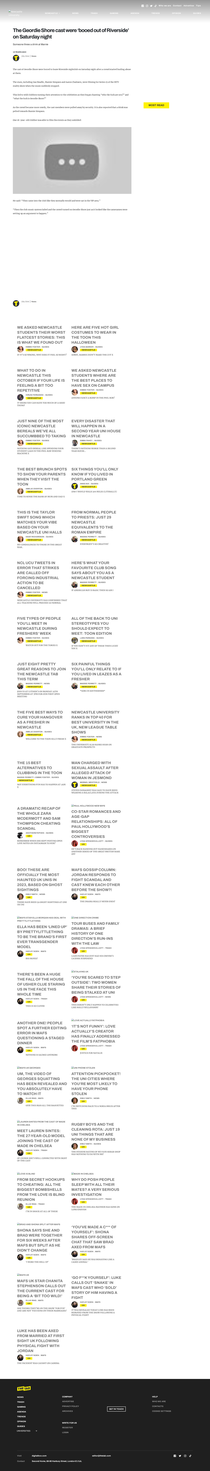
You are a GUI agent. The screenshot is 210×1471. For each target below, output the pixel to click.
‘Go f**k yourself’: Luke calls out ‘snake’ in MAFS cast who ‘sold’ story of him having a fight (96, 1288)
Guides (197, 13)
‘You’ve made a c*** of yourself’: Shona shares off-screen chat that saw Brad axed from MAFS (93, 1237)
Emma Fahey (86, 441)
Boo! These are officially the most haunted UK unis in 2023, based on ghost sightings (39, 880)
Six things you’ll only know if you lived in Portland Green (94, 474)
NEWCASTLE (34, 350)
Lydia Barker (86, 347)
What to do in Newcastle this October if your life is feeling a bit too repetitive (41, 380)
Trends (155, 13)
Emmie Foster (33, 347)
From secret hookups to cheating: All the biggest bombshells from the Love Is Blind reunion (41, 1190)
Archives (67, 1411)
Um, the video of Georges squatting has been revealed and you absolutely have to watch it (42, 1084)
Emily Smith (32, 894)
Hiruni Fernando (34, 395)
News (75, 13)
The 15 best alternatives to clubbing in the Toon (39, 768)
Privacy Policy (70, 1406)
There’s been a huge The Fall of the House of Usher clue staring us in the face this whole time (41, 984)
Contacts (157, 1406)
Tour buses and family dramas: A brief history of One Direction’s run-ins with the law (95, 933)
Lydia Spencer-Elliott (91, 841)
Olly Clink (25, 56)
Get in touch (116, 1409)
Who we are (165, 6)
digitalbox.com (39, 1456)
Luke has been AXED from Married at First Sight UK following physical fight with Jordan (40, 1341)
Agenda (135, 13)
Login (65, 1432)
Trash (94, 13)
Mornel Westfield (89, 782)
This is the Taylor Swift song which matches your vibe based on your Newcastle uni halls (39, 522)
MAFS (97, 894)
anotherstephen (35, 833)
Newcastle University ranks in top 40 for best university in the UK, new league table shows (95, 722)
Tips (198, 6)
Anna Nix (84, 484)
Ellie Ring (31, 1098)
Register (67, 1428)
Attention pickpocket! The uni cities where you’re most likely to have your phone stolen (96, 1084)
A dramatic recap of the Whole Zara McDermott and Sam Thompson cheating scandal (38, 818)
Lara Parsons (87, 638)
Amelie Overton (34, 489)
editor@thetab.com (101, 1456)
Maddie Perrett (88, 537)
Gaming (114, 13)
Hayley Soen (86, 894)
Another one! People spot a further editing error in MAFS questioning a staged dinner (42, 1033)
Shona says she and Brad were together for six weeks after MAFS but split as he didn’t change (39, 1240)
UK (29, 836)
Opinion (176, 13)
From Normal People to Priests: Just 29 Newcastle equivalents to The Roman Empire (93, 522)
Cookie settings (161, 1411)
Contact (177, 6)
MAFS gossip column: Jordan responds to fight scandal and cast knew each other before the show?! (95, 880)
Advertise (189, 6)
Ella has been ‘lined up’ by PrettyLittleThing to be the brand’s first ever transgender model (42, 937)
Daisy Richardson (35, 537)
